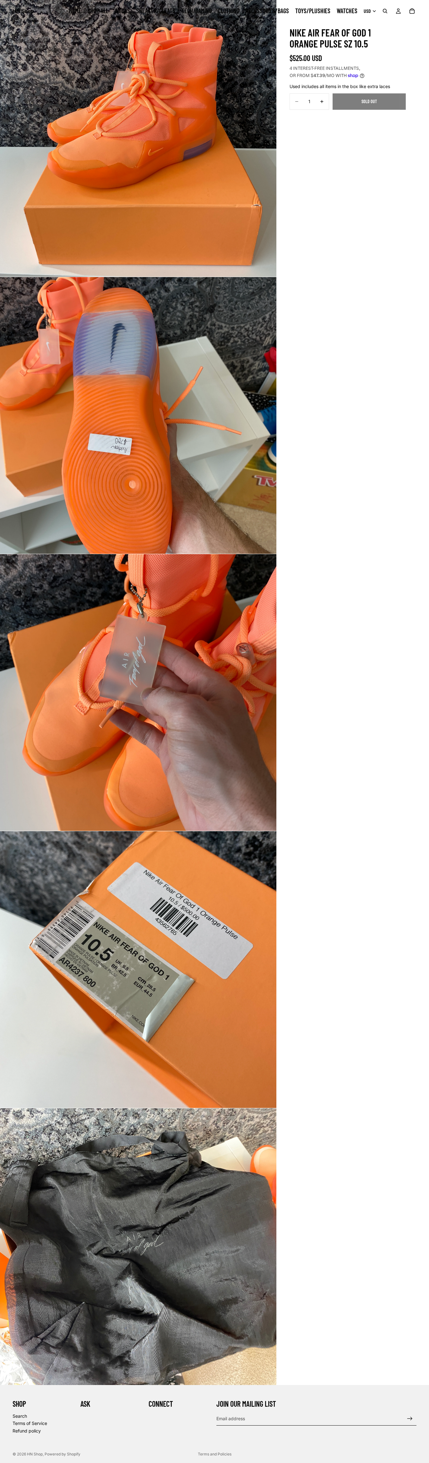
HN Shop (35, 1454)
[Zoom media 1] (138, 138)
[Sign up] (409, 1418)
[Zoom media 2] (138, 415)
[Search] (385, 11)
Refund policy (27, 1430)
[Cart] (412, 11)
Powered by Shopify (62, 1454)
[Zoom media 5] (138, 1246)
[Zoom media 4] (138, 969)
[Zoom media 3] (138, 692)
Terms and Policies (214, 1454)
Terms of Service (30, 1423)
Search (20, 1416)
